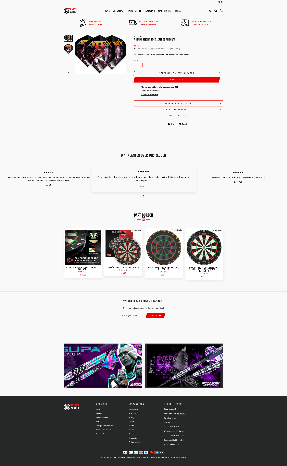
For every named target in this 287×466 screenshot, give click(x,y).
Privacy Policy (101, 434)
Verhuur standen (135, 442)
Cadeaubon (150, 10)
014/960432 (181, 413)
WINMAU (138, 36)
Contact (179, 10)
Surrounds (133, 438)
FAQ (97, 422)
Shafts (131, 426)
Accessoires (133, 409)
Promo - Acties (134, 10)
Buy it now (176, 80)
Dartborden (133, 413)
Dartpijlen (133, 417)
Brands (131, 434)
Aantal (138, 60)
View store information (149, 95)
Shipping (152, 49)
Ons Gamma (118, 10)
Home (107, 10)
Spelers (132, 430)
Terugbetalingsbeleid (104, 426)
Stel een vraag (178, 116)
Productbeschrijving (178, 104)
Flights (131, 422)
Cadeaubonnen (102, 417)
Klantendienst (165, 10)
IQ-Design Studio (132, 457)
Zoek (98, 409)
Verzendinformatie (178, 110)
